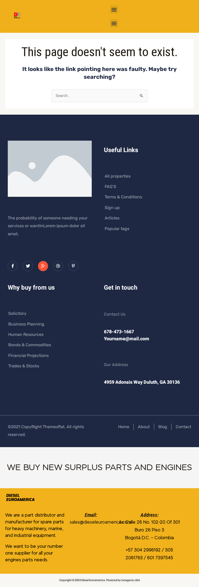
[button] (114, 9)
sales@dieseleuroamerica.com (100, 522)
